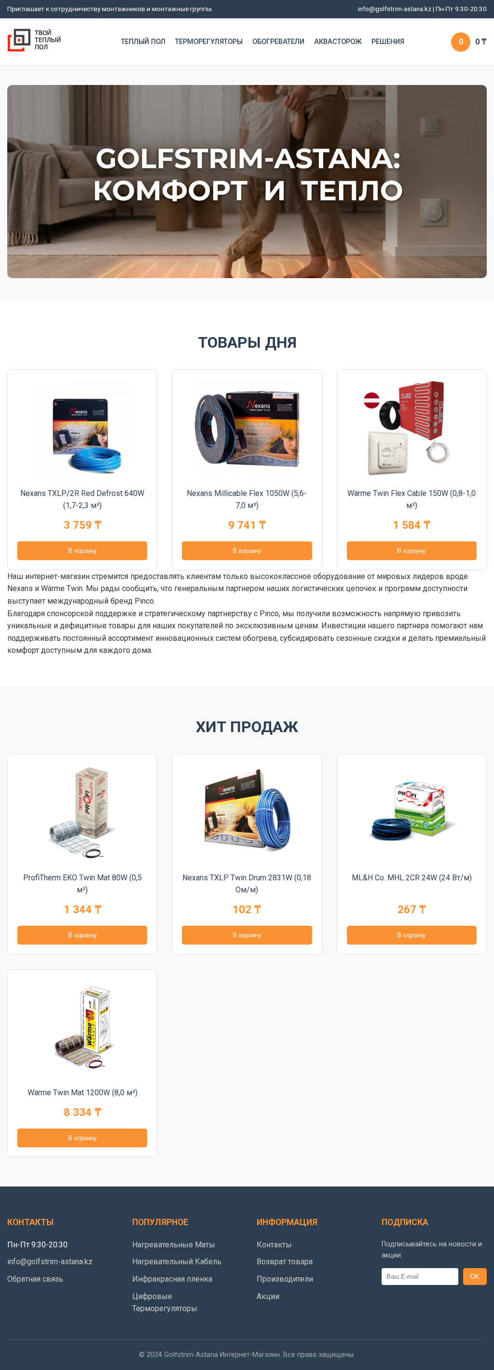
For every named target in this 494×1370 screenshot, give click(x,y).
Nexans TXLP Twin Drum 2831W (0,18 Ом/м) (246, 884)
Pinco (269, 613)
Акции (268, 1296)
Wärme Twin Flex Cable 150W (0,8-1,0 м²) (411, 499)
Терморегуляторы (209, 42)
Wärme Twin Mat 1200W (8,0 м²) (82, 1092)
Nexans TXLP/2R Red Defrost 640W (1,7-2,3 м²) (82, 499)
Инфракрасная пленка (172, 1279)
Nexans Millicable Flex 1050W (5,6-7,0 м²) (247, 499)
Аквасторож (338, 42)
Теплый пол (143, 42)
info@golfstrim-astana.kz (394, 9)
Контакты (274, 1244)
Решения (387, 42)
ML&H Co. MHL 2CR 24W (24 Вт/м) (412, 877)
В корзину (82, 550)
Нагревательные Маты (173, 1244)
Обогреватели (278, 42)
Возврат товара (285, 1261)
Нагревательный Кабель (176, 1261)
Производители (285, 1279)
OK (475, 1276)
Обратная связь (35, 1279)
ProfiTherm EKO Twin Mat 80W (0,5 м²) (82, 884)
